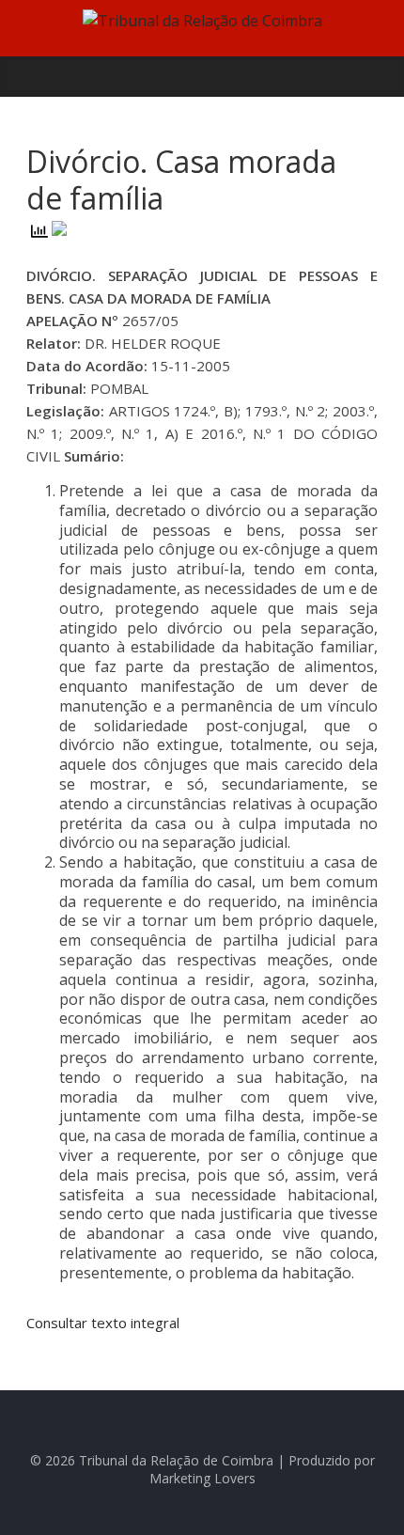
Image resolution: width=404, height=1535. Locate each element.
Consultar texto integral (102, 1322)
